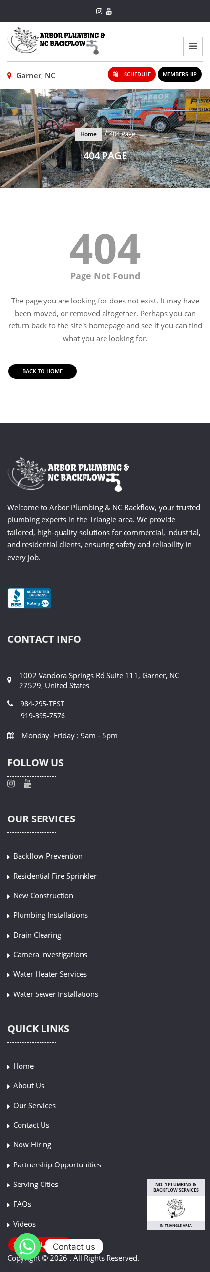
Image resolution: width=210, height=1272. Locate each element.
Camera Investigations (50, 954)
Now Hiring (32, 1144)
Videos (24, 1224)
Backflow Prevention (48, 856)
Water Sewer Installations (55, 994)
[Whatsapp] (27, 1246)
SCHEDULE (137, 74)
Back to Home (42, 371)
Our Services (34, 1105)
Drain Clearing (37, 935)
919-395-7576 (43, 715)
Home (88, 134)
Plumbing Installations (50, 915)
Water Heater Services (50, 974)
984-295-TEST (42, 703)
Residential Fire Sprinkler (55, 876)
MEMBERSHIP (180, 74)
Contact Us (31, 1125)
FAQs (22, 1203)
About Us (28, 1085)
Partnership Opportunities (57, 1164)
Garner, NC (35, 75)
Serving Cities (35, 1184)
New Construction (43, 895)
